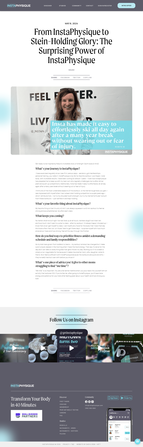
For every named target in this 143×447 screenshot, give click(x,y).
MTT (99, 444)
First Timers (64, 401)
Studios (62, 6)
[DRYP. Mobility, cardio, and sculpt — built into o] (128, 348)
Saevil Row (90, 444)
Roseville (63, 425)
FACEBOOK (65, 77)
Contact (89, 6)
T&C (72, 444)
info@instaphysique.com (94, 405)
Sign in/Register (105, 6)
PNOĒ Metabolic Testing (69, 410)
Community (76, 6)
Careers (63, 413)
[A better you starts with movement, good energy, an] (43, 348)
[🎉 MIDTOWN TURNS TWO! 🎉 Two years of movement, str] (71, 348)
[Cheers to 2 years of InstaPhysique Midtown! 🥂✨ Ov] (14, 348)
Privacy (66, 444)
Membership (64, 407)
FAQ (61, 415)
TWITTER (76, 77)
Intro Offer (126, 5)
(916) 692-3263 (90, 408)
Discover (48, 6)
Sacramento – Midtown (69, 431)
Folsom (63, 434)
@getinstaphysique (71, 332)
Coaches (63, 404)
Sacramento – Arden (68, 428)
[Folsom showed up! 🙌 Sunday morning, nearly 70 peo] (100, 348)
